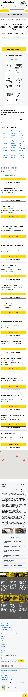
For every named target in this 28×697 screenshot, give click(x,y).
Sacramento (5, 152)
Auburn (20, 130)
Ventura (21, 159)
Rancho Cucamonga (22, 148)
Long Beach (13, 141)
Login (2, 638)
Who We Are (4, 644)
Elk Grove (21, 135)
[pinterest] (5, 666)
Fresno (20, 137)
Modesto (5, 143)
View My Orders (5, 623)
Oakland (5, 145)
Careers (3, 646)
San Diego (21, 152)
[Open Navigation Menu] (1, 1)
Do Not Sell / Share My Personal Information (11, 674)
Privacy (2, 661)
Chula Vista (13, 133)
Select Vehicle (4, 11)
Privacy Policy (4, 672)
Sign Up (3, 640)
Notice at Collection (6, 675)
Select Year (13, 11)
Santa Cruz (5, 155)
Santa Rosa (21, 155)
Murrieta (13, 143)
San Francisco (6, 153)
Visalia (4, 160)
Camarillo (13, 131)
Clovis (20, 133)
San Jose (13, 153)
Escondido (5, 137)
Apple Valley (14, 130)
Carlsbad (21, 131)
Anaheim (5, 130)
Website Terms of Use (6, 679)
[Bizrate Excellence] (3, 687)
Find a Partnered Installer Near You (9, 633)
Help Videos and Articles (7, 650)
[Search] (3, 7)
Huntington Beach (13, 139)
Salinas (12, 152)
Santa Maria (13, 155)
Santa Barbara (22, 153)
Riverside (13, 150)
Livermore (5, 141)
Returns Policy (4, 625)
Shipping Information (6, 627)
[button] (24, 461)
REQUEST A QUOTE (13, 179)
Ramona (13, 147)
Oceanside (13, 145)
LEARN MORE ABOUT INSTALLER (13, 182)
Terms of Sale (4, 677)
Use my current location (8, 123)
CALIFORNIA (10, 19)
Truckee (5, 159)
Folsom (12, 137)
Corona (4, 135)
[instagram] (8, 666)
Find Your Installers (14, 49)
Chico (4, 133)
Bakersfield (5, 131)
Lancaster (21, 138)
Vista (12, 160)
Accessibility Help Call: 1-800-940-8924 (10, 670)
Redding (5, 150)
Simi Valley (5, 157)
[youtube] (11, 666)
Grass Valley (5, 138)
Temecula (21, 157)
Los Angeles (22, 141)
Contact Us (4, 629)
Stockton (13, 157)
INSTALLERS (4, 19)
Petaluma (5, 147)
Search (21, 119)
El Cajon (13, 135)
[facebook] (2, 666)
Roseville (21, 150)
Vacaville (13, 159)
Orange (21, 145)
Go (26, 11)
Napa (20, 143)
